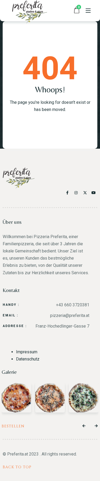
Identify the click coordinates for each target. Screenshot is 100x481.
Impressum (26, 351)
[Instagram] (77, 193)
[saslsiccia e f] (83, 398)
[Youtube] (93, 193)
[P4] (50, 398)
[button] (84, 426)
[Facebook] (68, 193)
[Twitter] (86, 193)
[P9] (16, 398)
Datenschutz (27, 359)
